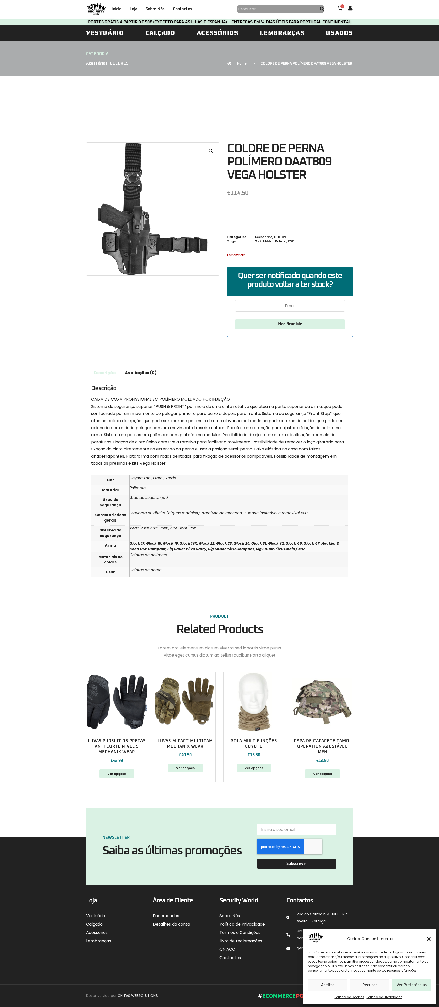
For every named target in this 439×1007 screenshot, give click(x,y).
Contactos (182, 9)
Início (116, 9)
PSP (291, 241)
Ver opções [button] (254, 768)
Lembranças (282, 33)
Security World (239, 901)
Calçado (160, 33)
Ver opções (116, 773)
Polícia (280, 241)
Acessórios (218, 33)
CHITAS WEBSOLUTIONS (138, 995)
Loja (133, 9)
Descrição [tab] (105, 373)
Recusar (369, 985)
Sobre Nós (155, 9)
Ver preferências (412, 985)
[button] (428, 939)
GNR (258, 241)
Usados (339, 33)
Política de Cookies (349, 997)
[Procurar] (322, 9)
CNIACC (227, 949)
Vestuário (105, 33)
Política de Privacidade (384, 997)
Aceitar (327, 985)
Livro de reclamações (241, 941)
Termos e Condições (240, 932)
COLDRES (119, 63)
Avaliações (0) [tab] (141, 373)
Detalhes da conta (171, 924)
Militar (268, 241)
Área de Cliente (173, 901)
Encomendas (166, 916)
